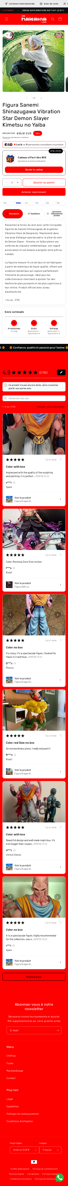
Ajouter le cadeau (34, 171)
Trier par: (41, 408)
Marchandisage (15, 1071)
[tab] (12, 215)
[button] (6, 19)
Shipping (6, 137)
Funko (10, 1064)
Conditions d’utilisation (21, 1180)
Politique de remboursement (23, 1115)
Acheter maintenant (34, 193)
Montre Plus (42, 477)
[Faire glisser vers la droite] (41, 98)
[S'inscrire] (57, 1032)
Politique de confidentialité (45, 1170)
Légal (10, 1100)
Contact (11, 1079)
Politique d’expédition (52, 1175)
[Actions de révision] (60, 460)
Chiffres (11, 1057)
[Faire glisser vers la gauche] (26, 98)
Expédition (13, 1107)
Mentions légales (16, 1175)
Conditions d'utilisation (20, 1122)
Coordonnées (33, 1175)
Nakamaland (23, 1170)
